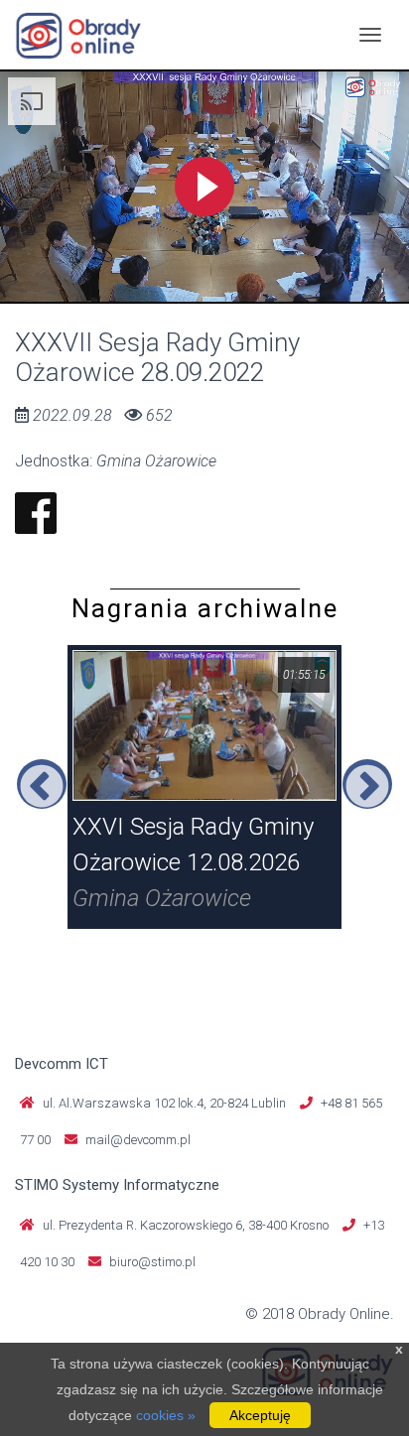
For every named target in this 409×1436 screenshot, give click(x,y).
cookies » (166, 1415)
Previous (42, 784)
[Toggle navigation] (370, 35)
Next (367, 784)
